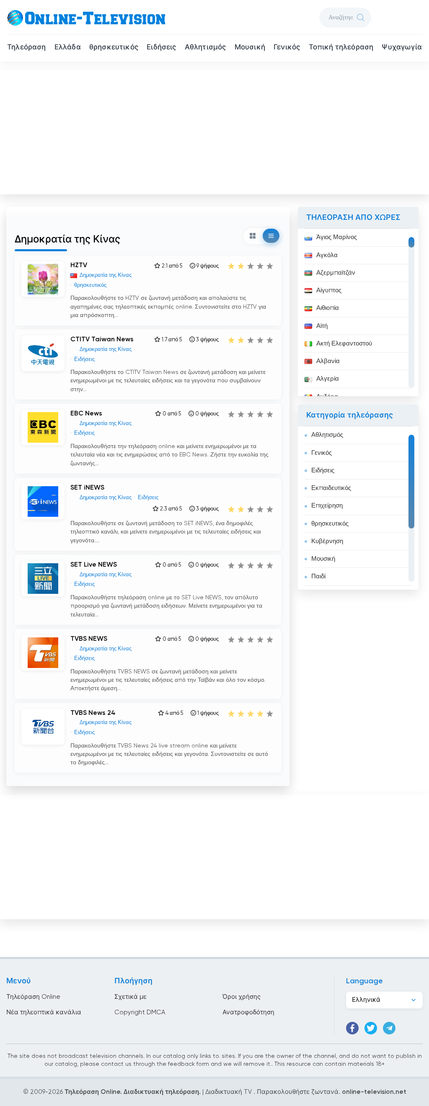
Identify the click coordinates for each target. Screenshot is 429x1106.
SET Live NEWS (93, 565)
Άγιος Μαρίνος (336, 237)
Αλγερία (327, 379)
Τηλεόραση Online (33, 997)
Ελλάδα (67, 47)
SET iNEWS (87, 488)
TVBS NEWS (88, 639)
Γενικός (287, 47)
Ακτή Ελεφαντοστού (344, 343)
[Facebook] (352, 1028)
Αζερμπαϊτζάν (335, 273)
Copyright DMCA (139, 1012)
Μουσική (250, 47)
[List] (271, 236)
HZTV (78, 265)
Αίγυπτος (328, 290)
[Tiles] (252, 236)
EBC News (86, 413)
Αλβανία (328, 361)
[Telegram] (389, 1028)
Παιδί (318, 576)
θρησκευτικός (113, 47)
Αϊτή (322, 326)
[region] (358, 312)
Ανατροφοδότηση (248, 1012)
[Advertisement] (215, 130)
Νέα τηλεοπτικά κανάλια (43, 1012)
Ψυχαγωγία (402, 47)
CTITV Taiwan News (102, 339)
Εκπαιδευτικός (331, 488)
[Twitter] (370, 1028)
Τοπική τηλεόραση (341, 47)
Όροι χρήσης (241, 997)
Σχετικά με (130, 997)
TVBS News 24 (93, 713)
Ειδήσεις (161, 47)
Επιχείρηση (327, 506)
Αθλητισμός (205, 47)
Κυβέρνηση (327, 541)
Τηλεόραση (26, 47)
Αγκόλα (327, 255)
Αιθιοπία (327, 308)
